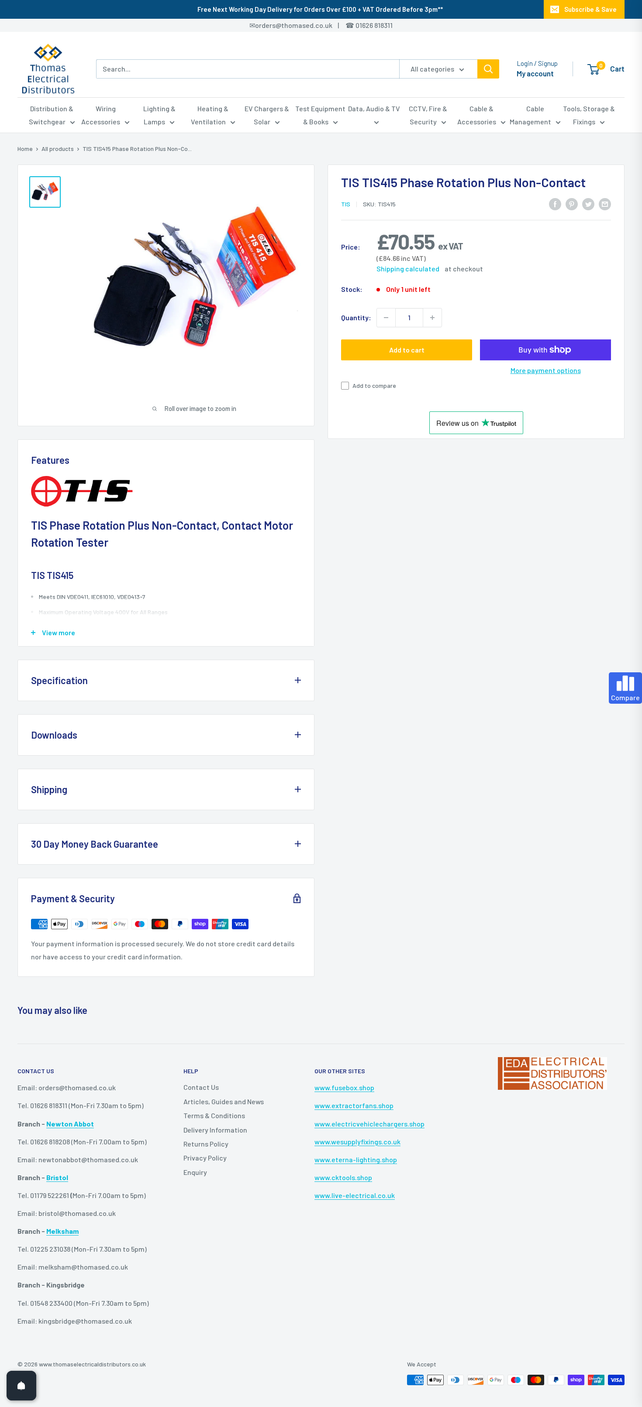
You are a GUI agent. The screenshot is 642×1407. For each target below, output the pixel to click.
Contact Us (201, 1087)
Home (25, 148)
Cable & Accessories (476, 115)
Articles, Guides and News (223, 1101)
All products (57, 148)
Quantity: (356, 317)
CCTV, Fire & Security (428, 115)
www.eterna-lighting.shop (355, 1159)
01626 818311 (374, 25)
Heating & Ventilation (210, 115)
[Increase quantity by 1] (432, 317)
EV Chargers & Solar (267, 115)
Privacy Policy (205, 1158)
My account (535, 73)
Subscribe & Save (590, 9)
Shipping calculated (407, 268)
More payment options (546, 370)
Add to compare (374, 385)
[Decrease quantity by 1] (386, 317)
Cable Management (530, 115)
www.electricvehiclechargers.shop (369, 1123)
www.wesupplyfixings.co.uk (357, 1141)
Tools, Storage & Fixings (589, 115)
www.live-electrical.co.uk (354, 1195)
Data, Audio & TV (374, 108)
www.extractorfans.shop (353, 1105)
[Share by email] (605, 203)
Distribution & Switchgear (51, 115)
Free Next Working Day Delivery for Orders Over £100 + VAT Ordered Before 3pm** (320, 9)
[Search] (488, 69)
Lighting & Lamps (159, 115)
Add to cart (407, 350)
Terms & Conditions (214, 1115)
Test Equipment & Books (320, 115)
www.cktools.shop (343, 1177)
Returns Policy (205, 1144)
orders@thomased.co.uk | (301, 25)
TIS (345, 204)
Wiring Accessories (100, 115)
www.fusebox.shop (344, 1087)
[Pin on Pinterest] (572, 203)
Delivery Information (215, 1130)
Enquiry (195, 1172)
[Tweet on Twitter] (588, 203)
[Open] (21, 1385)
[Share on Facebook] (555, 203)
